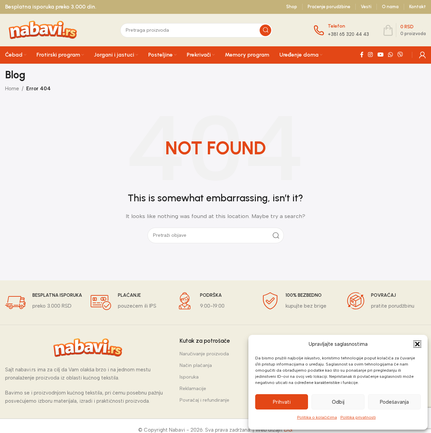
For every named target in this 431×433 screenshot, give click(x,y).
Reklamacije (193, 388)
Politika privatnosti (358, 417)
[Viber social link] (400, 54)
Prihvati (282, 402)
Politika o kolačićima (317, 417)
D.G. (288, 430)
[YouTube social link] (380, 54)
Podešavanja (394, 402)
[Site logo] (42, 30)
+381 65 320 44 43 (348, 34)
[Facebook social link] (362, 54)
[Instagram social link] (370, 54)
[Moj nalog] (422, 55)
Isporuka (189, 377)
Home (12, 89)
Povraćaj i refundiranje (204, 400)
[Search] (265, 30)
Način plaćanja (196, 365)
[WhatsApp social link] (390, 54)
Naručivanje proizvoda (204, 354)
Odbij (338, 402)
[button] (417, 344)
